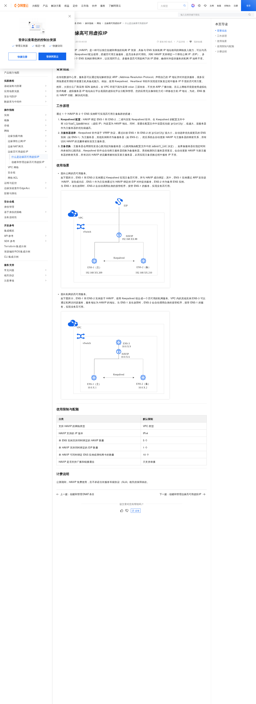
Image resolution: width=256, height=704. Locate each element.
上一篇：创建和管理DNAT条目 (77, 494)
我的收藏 (198, 41)
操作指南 (89, 23)
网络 (99, 23)
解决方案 (56, 5)
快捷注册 (22, 56)
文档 (212, 5)
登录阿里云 (52, 56)
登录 (248, 5)
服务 (102, 5)
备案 (219, 5)
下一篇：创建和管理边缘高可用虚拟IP (180, 494)
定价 (75, 5)
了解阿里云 (115, 5)
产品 (45, 5)
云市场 (84, 5)
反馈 (137, 510)
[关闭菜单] (5, 5)
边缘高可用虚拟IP (112, 23)
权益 (66, 5)
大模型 (35, 5)
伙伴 (94, 5)
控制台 (227, 5)
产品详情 (181, 41)
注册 (236, 5)
